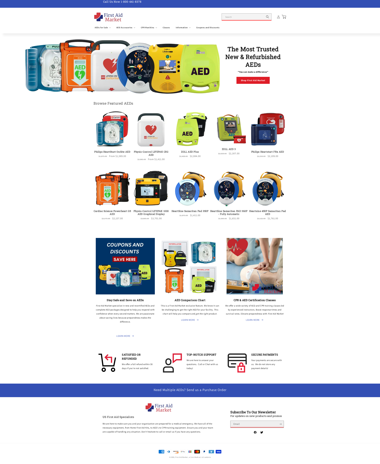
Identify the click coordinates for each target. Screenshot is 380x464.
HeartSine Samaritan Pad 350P (190, 211)
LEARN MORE (123, 336)
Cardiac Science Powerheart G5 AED (112, 213)
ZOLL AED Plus (190, 151)
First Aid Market (181, 457)
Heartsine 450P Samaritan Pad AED (267, 213)
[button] (102, 27)
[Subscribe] (280, 424)
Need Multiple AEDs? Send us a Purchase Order (190, 390)
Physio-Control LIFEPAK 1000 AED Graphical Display (151, 213)
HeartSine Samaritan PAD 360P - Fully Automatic (229, 213)
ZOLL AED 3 (229, 149)
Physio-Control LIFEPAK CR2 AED (151, 153)
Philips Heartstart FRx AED (267, 151)
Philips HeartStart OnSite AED (112, 151)
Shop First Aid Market (253, 80)
